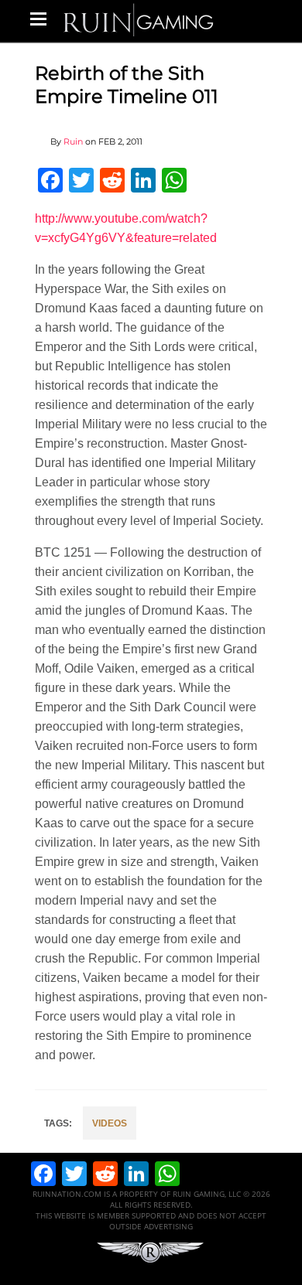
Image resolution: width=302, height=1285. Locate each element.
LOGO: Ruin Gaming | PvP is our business (138, 19)
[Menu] (38, 18)
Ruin (73, 141)
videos (109, 1123)
